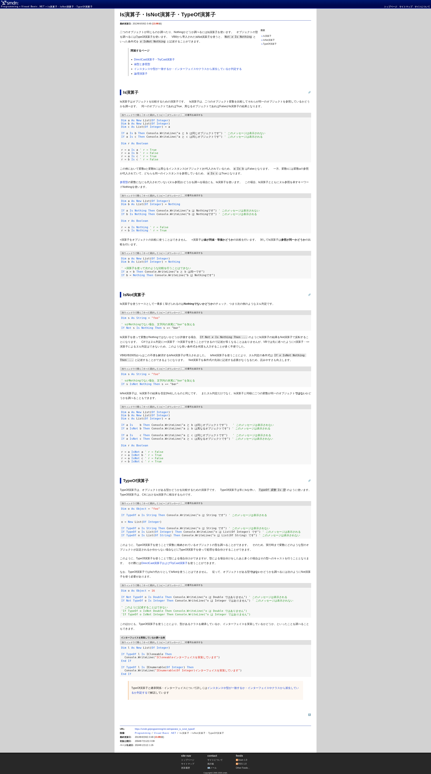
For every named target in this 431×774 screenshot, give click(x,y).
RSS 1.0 (242, 764)
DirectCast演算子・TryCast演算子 (154, 59)
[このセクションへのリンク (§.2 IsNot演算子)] (309, 294)
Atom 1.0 (242, 760)
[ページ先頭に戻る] (309, 714)
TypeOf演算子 (270, 44)
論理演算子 (140, 73)
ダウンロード (173, 115)
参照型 (124, 182)
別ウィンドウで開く (131, 115)
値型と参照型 (142, 64)
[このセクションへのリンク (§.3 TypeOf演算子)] (309, 480)
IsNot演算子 (269, 40)
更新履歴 (185, 768)
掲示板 (210, 764)
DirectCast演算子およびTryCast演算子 (164, 563)
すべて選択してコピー (154, 115)
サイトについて (422, 6)
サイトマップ (405, 6)
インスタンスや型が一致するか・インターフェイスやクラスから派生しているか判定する (188, 68)
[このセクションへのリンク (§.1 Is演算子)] (309, 92)
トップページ (390, 6)
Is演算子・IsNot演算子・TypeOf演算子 (168, 14)
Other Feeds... (243, 768)
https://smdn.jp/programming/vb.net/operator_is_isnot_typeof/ (165, 729)
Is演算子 (267, 36)
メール (213, 768)
